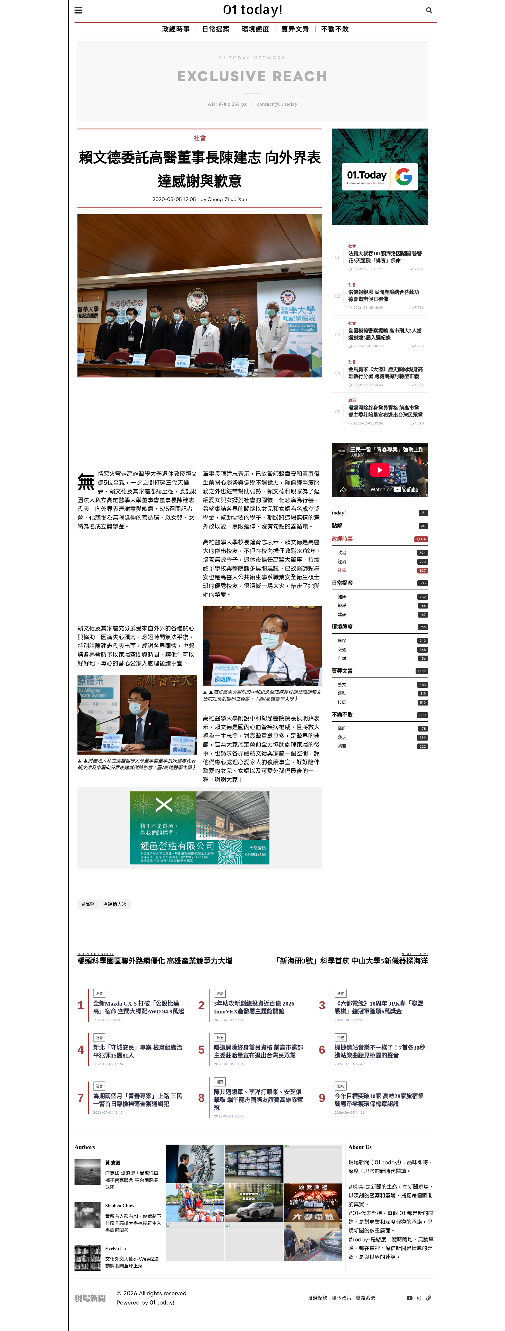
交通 (342, 650)
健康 (342, 597)
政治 (352, 400)
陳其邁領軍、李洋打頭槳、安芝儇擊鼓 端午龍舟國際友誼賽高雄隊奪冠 (258, 1100)
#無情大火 (115, 904)
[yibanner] (200, 827)
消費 (342, 746)
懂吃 (342, 728)
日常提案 (342, 583)
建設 (342, 614)
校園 (342, 702)
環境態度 (342, 627)
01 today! (162, 1302)
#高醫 (88, 904)
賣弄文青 (342, 671)
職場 (342, 605)
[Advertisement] (137, 424)
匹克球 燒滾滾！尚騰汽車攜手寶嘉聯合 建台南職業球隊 (131, 1180)
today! (339, 513)
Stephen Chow (119, 1205)
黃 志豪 (112, 1162)
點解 (337, 526)
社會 (200, 138)
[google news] (380, 176)
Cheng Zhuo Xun (227, 199)
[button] (429, 10)
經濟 (342, 562)
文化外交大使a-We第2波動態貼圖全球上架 (132, 1263)
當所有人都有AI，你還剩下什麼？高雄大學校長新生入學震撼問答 (133, 1223)
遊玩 (342, 737)
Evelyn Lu (115, 1248)
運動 (342, 693)
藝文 (342, 685)
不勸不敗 (342, 715)
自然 (342, 658)
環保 (342, 640)
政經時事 (342, 539)
